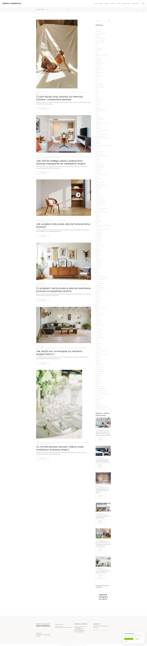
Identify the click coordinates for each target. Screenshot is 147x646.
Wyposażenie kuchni (101, 390)
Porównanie (99, 262)
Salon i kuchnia (100, 313)
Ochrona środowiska (101, 208)
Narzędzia (98, 195)
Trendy (38, 93)
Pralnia (98, 272)
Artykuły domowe (55, 442)
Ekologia (98, 104)
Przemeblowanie (100, 287)
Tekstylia (85, 92)
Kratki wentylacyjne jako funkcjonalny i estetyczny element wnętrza (103, 544)
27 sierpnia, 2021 (99, 429)
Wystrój (98, 395)
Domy (87, 442)
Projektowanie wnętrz (102, 277)
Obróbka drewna (100, 202)
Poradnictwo (99, 251)
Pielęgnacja (99, 238)
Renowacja (98, 300)
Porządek (98, 264)
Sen (96, 317)
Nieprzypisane (99, 197)
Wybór (97, 384)
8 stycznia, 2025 (39, 218)
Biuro (97, 44)
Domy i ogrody (99, 91)
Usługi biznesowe (100, 371)
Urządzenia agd (100, 369)
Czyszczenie (99, 59)
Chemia (97, 53)
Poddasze (98, 242)
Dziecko (98, 98)
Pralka (97, 268)
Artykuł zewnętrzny (101, 38)
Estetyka (98, 111)
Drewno (98, 93)
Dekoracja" (53, 219)
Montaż (97, 193)
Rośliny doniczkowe (101, 307)
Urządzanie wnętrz (101, 367)
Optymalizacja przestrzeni (103, 225)
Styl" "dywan (65, 92)
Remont (97, 294)
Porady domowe (40, 348)
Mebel (97, 176)
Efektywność (99, 100)
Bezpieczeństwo (100, 42)
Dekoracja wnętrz (46, 219)
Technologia (99, 352)
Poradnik (98, 253)
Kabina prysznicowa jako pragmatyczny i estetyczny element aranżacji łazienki (103, 434)
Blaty (97, 46)
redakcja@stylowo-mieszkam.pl (63, 627)
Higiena (97, 121)
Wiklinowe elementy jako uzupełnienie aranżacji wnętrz (102, 490)
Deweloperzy (99, 76)
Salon (97, 311)
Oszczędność (99, 232)
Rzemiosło (98, 309)
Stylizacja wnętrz (78, 92)
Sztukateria (99, 347)
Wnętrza (58, 157)
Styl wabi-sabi (52, 92)
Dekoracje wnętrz (100, 68)
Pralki (97, 270)
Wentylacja (99, 375)
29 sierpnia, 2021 (99, 486)
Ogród (97, 214)
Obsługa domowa (40, 443)
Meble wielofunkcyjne (58, 156)
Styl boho (46, 92)
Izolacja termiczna (101, 134)
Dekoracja (38, 219)
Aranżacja (38, 442)
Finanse (98, 115)
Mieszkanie (98, 187)
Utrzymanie (99, 373)
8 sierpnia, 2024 (40, 441)
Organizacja (99, 227)
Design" (97, 74)
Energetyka (99, 108)
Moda (42, 92)
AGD (97, 27)
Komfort (98, 143)
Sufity (97, 339)
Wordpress (98, 382)
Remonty (98, 296)
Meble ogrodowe (100, 184)
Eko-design (98, 102)
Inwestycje (98, 132)
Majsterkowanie (100, 165)
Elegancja (98, 106)
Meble (42, 156)
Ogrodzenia (99, 219)
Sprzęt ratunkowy (100, 324)
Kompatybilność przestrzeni (103, 145)
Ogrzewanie (99, 221)
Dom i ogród (65, 442)
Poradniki (98, 255)
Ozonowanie (99, 236)
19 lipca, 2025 (39, 91)
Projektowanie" (100, 279)
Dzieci (97, 96)
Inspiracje (98, 126)
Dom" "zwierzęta (72, 442)
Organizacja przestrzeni (102, 229)
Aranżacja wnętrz (46, 442)
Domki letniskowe (81, 442)
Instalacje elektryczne (102, 130)
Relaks (97, 292)
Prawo (97, 274)
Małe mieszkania (100, 167)
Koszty (97, 149)
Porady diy (98, 259)
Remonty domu (99, 298)
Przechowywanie (100, 283)
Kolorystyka (99, 141)
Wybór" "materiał (100, 386)
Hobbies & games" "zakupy (102, 123)
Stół (97, 326)
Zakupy (97, 401)
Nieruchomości (99, 199)
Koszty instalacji (100, 151)
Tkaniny (98, 358)
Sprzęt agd (98, 322)
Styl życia (58, 92)
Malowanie (98, 169)
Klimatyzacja (99, 136)
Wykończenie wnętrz (101, 388)
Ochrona (98, 206)
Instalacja (98, 128)
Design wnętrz (99, 72)
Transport (98, 360)
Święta (97, 341)
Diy (96, 78)
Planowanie (99, 240)
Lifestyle (38, 92)
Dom (61, 442)
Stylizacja (71, 92)
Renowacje (98, 302)
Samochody (98, 315)
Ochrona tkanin (100, 210)
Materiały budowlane (101, 174)
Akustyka (98, 29)
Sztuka (97, 345)
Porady (97, 257)
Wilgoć (97, 377)
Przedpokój (99, 285)
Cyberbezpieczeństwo (101, 55)
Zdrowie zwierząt (100, 405)
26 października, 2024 (41, 282)
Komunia (98, 147)
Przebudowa (99, 281)
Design (97, 70)
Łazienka (98, 159)
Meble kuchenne (48, 156)
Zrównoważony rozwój (102, 407)
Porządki (98, 266)
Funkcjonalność (60, 219)
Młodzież (98, 189)
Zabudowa (98, 399)
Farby (97, 113)
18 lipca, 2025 (39, 155)
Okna (97, 223)
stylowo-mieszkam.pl (44, 94)
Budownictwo (99, 48)
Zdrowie (98, 403)
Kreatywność (99, 153)
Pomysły (98, 249)
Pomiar (97, 247)
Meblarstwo (99, 178)
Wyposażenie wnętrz (101, 392)
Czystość (98, 57)
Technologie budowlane (102, 354)
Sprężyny (98, 319)
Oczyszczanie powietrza (102, 212)
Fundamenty (99, 117)
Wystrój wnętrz (100, 397)
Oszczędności (99, 234)
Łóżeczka (98, 163)
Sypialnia (98, 343)
